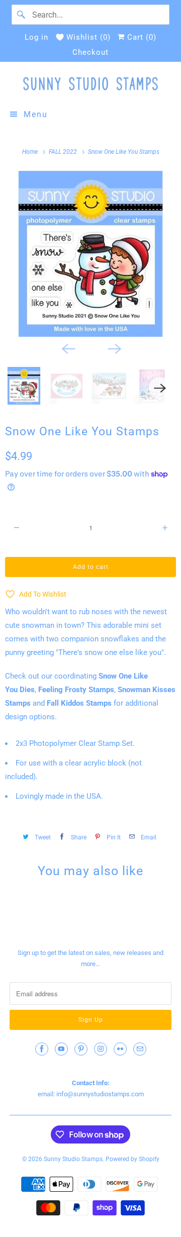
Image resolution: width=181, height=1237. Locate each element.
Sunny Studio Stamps (73, 1159)
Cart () (140, 37)
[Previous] (67, 348)
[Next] (114, 348)
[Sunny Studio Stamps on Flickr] (120, 1049)
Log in (36, 37)
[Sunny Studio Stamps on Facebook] (41, 1049)
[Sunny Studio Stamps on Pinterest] (80, 1049)
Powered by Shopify (132, 1159)
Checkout (90, 52)
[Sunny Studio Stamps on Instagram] (100, 1049)
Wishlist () (88, 37)
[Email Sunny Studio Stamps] (139, 1049)
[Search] (22, 15)
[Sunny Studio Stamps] (90, 83)
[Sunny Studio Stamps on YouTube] (61, 1049)
